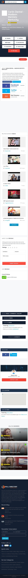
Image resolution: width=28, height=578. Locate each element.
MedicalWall (9, 412)
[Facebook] (5, 354)
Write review (5, 256)
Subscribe (5, 538)
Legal (16, 567)
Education (6, 562)
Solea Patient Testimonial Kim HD (10, 148)
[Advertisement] (14, 64)
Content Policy (22, 553)
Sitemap (15, 556)
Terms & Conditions (6, 553)
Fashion (22, 562)
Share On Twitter (17, 81)
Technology (10, 569)
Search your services (12, 2)
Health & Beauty (16, 564)
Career (3, 556)
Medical (20, 567)
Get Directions (20, 42)
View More (14, 224)
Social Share (8, 46)
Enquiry (8, 42)
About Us (3, 551)
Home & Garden (5, 567)
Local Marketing (9, 556)
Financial (3, 564)
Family (18, 562)
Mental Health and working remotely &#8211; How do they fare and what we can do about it (15, 509)
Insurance (12, 567)
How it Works (9, 551)
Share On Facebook (8, 81)
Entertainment (13, 562)
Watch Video (21, 46)
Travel (15, 569)
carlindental (11, 325)
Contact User (14, 379)
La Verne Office (6, 183)
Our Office (5, 166)
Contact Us (22, 551)
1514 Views (14, 50)
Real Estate (4, 569)
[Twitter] (13, 354)
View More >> (22, 59)
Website (8, 38)
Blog (18, 551)
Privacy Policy (15, 553)
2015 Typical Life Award (8, 201)
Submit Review (14, 263)
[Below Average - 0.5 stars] (6, 247)
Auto (2, 562)
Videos (14, 551)
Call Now (21, 38)
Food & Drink (9, 564)
